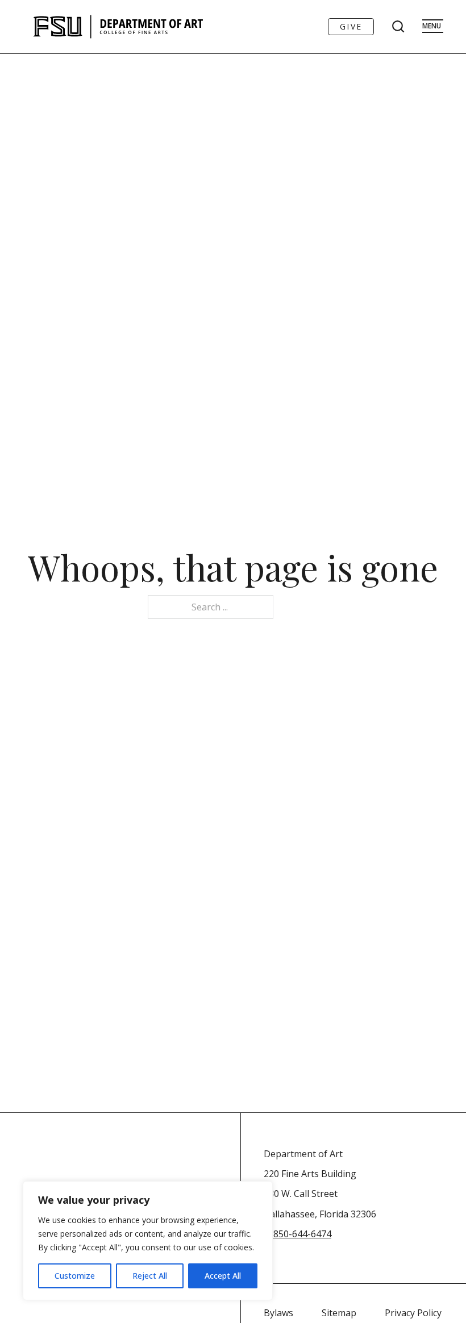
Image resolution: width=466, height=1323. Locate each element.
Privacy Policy (413, 1312)
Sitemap (339, 1312)
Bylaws (278, 1312)
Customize (75, 1275)
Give (351, 26)
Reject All (149, 1275)
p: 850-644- (287, 1234)
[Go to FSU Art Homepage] (152, 27)
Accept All (223, 1275)
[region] (148, 1240)
